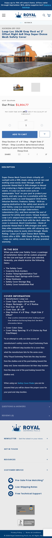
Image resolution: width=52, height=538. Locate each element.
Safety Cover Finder (26, 383)
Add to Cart (19, 134)
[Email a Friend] (19, 154)
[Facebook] (37, 154)
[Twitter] (46, 154)
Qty (26, 120)
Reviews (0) (8, 415)
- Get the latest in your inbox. (23, 438)
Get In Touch (11, 449)
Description (8, 167)
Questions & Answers (13, 406)
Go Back (28, 23)
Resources (10, 459)
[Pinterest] (28, 154)
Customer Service (13, 470)
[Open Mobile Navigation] (3, 15)
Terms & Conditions (33, 532)
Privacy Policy (16, 532)
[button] (4, 64)
